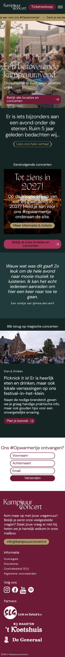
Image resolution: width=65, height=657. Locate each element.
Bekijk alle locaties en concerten (23, 99)
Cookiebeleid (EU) (16, 568)
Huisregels (11, 559)
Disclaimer (11, 564)
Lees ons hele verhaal (32, 144)
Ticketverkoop (42, 7)
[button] (25, 310)
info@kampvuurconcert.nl (26, 542)
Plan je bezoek (17, 421)
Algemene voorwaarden (20, 573)
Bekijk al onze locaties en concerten (30, 244)
